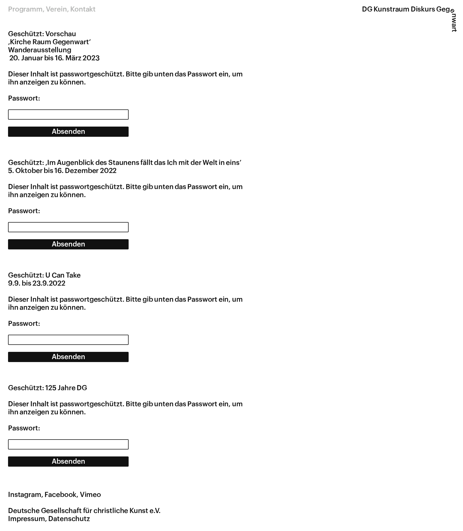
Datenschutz (69, 518)
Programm (25, 9)
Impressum (26, 518)
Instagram (24, 494)
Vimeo (90, 494)
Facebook (60, 494)
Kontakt (83, 9)
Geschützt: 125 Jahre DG (47, 388)
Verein (56, 9)
